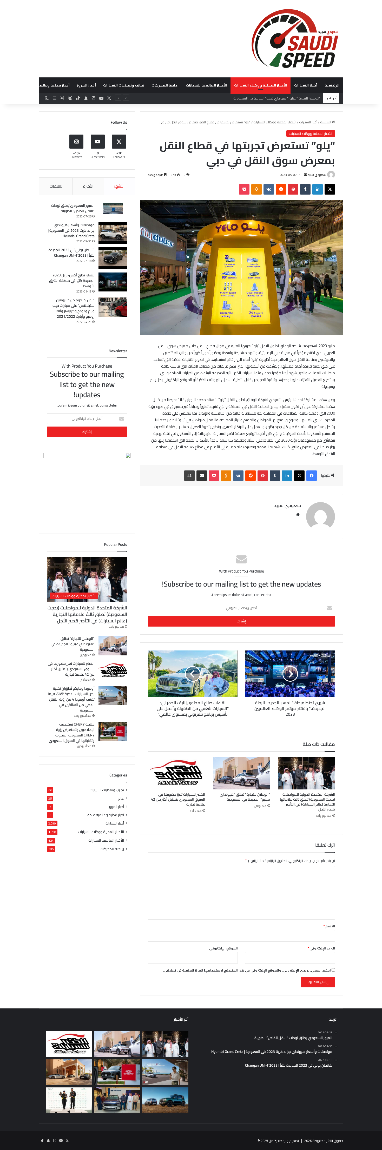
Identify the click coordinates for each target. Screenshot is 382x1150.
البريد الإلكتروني (321, 948)
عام (121, 798)
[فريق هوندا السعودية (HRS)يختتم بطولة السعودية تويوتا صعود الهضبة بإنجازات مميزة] (69, 1100)
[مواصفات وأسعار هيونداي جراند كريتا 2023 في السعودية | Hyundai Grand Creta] (112, 233)
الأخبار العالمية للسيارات (206, 85)
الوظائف (12, 85)
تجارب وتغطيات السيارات (123, 85)
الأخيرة (88, 186)
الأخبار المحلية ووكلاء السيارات (260, 85)
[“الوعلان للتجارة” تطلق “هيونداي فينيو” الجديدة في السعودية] (241, 773)
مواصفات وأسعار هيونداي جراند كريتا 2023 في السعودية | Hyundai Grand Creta (71, 230)
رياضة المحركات (165, 85)
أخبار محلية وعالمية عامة (48, 85)
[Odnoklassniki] (256, 189)
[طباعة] (189, 475)
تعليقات (56, 186)
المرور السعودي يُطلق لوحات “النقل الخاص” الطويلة (73, 208)
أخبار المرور (86, 85)
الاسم (329, 926)
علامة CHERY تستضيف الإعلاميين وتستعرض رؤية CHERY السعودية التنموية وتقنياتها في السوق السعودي (72, 732)
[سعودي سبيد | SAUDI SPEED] (295, 38)
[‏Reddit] (281, 189)
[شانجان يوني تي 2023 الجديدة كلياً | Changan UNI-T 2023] (112, 258)
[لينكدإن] (317, 189)
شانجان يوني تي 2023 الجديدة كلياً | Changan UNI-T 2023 (72, 253)
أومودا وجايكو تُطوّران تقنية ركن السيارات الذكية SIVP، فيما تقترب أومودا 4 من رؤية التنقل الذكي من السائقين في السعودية (71, 699)
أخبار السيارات (305, 85)
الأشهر (119, 186)
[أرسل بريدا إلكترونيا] (305, 175)
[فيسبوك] (311, 475)
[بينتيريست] (293, 189)
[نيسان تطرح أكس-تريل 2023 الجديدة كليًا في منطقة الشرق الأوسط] (112, 282)
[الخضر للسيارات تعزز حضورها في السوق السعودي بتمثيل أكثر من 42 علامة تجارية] (176, 773)
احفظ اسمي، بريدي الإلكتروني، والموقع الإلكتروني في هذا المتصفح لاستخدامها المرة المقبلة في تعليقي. (247, 970)
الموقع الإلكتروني (223, 948)
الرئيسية (332, 85)
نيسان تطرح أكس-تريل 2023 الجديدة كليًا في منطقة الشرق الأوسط (72, 280)
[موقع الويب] (298, 514)
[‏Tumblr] (305, 189)
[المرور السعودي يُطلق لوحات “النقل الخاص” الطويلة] (112, 208)
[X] (330, 189)
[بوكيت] (244, 189)
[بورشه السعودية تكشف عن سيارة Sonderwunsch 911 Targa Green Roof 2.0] (69, 1072)
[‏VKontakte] (269, 189)
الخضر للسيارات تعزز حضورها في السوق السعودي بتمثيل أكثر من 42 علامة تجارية (178, 799)
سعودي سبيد (317, 175)
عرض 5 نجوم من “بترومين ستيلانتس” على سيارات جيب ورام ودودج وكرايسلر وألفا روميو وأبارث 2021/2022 (73, 308)
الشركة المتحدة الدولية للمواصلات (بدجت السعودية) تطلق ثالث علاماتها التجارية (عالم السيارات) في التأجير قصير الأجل (307, 802)
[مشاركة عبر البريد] (201, 475)
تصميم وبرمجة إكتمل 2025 (280, 1141)
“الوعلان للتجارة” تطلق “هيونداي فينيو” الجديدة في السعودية (245, 797)
